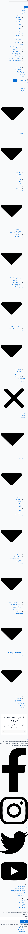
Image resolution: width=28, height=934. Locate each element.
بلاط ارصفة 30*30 (17, 49)
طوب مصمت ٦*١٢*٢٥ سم (15, 60)
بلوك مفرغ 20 (18, 69)
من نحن (23, 10)
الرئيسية (23, 8)
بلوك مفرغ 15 (18, 67)
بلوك (22, 62)
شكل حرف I (18, 21)
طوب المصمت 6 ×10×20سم (14, 58)
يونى (20, 26)
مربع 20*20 (18, 17)
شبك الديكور (18, 31)
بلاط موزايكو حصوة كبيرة (15, 47)
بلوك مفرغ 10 (18, 63)
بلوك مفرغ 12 (18, 65)
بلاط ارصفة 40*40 (17, 51)
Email (26, 916)
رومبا (20, 28)
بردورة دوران (18, 42)
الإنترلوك (21, 13)
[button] (14, 398)
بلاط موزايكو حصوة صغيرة (15, 46)
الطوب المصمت (19, 56)
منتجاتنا (23, 12)
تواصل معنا (22, 74)
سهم (20, 30)
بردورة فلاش (18, 40)
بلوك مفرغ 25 (18, 71)
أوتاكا (20, 24)
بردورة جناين (18, 35)
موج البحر (19, 22)
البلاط (21, 44)
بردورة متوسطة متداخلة (15, 38)
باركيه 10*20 (18, 15)
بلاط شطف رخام (17, 55)
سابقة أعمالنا (21, 72)
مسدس (19, 19)
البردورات (21, 33)
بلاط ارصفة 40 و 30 (16, 53)
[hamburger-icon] (26, 7)
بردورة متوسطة (17, 37)
